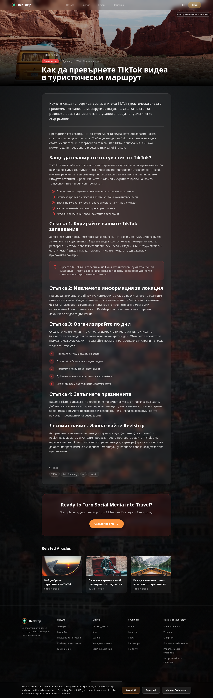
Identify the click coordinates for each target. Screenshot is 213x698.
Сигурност (168, 637)
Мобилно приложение (69, 643)
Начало (70, 4)
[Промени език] (183, 5)
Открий (102, 4)
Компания (119, 4)
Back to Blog (51, 54)
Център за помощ (102, 648)
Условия (167, 632)
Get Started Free (104, 524)
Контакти (133, 648)
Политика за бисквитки (175, 643)
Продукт (86, 4)
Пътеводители (100, 626)
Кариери (133, 632)
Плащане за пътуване (69, 637)
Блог (94, 632)
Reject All (151, 690)
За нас (131, 626)
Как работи (63, 632)
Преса (131, 637)
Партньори (134, 643)
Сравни (96, 637)
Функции (62, 626)
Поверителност (171, 626)
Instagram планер (102, 643)
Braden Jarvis (191, 14)
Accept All (131, 690)
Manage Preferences (176, 690)
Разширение (64, 648)
